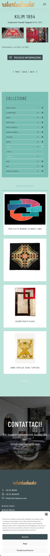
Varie (22, 161)
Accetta (25, 537)
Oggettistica (22, 122)
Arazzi (22, 151)
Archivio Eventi (8, 505)
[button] (46, 514)
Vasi (22, 166)
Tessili (22, 147)
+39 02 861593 (11, 490)
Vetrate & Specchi (22, 171)
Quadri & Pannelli (22, 132)
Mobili (22, 117)
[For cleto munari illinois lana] (25, 209)
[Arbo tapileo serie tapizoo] (25, 348)
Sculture (22, 137)
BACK (25, 71)
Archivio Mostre (8, 509)
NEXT (32, 71)
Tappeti (23, 156)
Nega (25, 543)
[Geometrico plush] (25, 302)
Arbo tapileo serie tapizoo (25, 367)
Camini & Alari (22, 108)
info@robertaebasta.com (16, 498)
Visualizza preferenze (25, 550)
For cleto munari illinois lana (25, 228)
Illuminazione (22, 113)
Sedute (22, 142)
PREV (17, 71)
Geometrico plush (25, 321)
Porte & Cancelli (22, 127)
